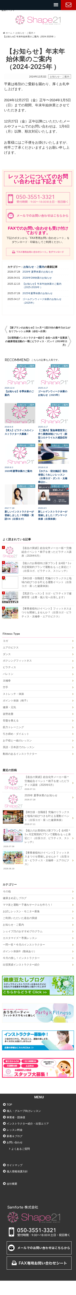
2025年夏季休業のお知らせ (37, 293)
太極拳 (7, 680)
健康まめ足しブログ (15, 898)
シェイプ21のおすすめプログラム (23, 931)
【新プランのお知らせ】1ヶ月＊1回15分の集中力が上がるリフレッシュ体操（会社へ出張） (39, 329)
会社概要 (12, 1183)
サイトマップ (14, 1165)
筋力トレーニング (13, 727)
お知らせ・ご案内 (59, 76)
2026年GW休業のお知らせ (37, 278)
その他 (7, 891)
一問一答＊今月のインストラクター (24, 944)
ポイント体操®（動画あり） (19, 951)
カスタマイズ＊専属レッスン (20, 938)
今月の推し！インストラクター (21, 957)
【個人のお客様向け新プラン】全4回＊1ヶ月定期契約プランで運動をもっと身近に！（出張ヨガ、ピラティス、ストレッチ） (46, 567)
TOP (9, 1104)
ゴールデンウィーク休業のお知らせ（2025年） (41, 301)
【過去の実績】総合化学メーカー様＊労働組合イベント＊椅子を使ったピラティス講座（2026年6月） (46, 552)
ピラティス (9, 667)
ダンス (7, 654)
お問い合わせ (68, 5)
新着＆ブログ (14, 1136)
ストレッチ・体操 (13, 693)
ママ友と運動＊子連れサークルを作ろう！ (28, 904)
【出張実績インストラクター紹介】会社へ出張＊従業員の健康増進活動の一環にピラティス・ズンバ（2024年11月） (36, 341)
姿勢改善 (8, 713)
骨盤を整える (11, 720)
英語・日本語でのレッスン (18, 747)
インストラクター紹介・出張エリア (28, 1123)
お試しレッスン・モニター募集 (21, 911)
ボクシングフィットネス (17, 660)
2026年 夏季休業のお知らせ (37, 272)
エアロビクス (11, 647)
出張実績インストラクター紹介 (21, 964)
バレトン (8, 673)
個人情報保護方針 (17, 1171)
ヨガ (5, 640)
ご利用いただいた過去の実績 (20, 918)
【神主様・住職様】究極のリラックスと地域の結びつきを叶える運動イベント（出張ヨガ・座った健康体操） (46, 582)
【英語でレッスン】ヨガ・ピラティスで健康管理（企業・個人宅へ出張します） (46, 595)
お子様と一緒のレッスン (17, 740)
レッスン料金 (14, 1129)
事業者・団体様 (16, 1117)
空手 (5, 687)
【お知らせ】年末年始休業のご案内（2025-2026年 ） (41, 285)
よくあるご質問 (20, 1148)
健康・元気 (9, 707)
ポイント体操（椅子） (16, 700)
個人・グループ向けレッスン (24, 1110)
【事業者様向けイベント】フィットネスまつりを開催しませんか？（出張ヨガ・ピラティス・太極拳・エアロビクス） (46, 612)
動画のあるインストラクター (20, 753)
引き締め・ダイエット (16, 733)
